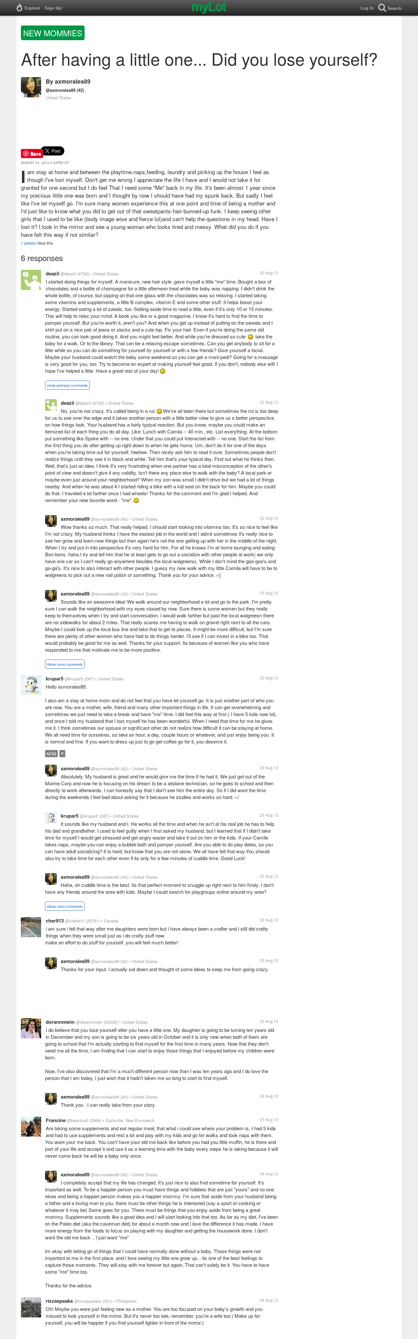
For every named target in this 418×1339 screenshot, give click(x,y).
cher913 (55, 920)
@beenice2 (77, 1120)
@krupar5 (74, 679)
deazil (52, 273)
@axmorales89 (60, 90)
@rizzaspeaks (87, 1301)
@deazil (68, 273)
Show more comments (65, 664)
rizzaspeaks (59, 1300)
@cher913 (74, 921)
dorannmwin (60, 1021)
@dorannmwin (89, 1022)
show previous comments (67, 385)
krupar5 (54, 678)
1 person (29, 243)
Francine (56, 1120)
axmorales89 (72, 81)
